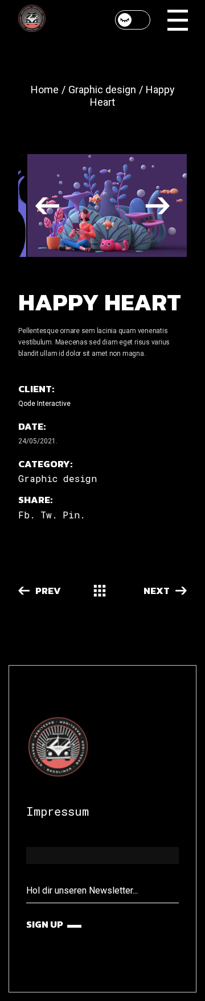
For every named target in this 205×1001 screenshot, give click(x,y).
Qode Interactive (44, 404)
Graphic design (57, 478)
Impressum (57, 811)
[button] (47, 205)
